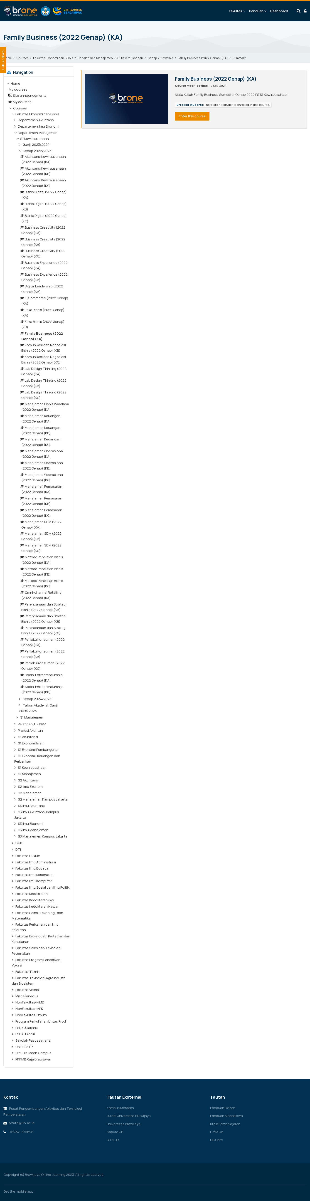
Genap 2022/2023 (160, 58)
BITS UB (113, 1139)
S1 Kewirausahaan (130, 58)
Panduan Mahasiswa (226, 1115)
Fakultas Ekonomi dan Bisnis (53, 58)
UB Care (216, 1139)
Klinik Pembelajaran (225, 1124)
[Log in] (305, 11)
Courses (22, 58)
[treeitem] (39, 572)
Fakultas (235, 11)
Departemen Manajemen (95, 58)
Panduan (256, 11)
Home (7, 58)
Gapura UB (115, 1131)
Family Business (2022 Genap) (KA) (63, 37)
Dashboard (279, 11)
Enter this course (192, 116)
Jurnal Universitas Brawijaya (129, 1115)
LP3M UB (216, 1131)
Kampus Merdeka (120, 1107)
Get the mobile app (18, 1191)
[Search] (298, 11)
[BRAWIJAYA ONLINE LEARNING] (43, 11)
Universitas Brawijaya (123, 1124)
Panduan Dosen (222, 1107)
